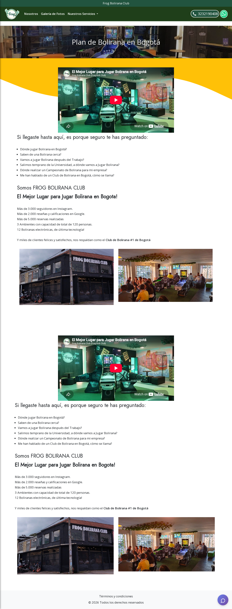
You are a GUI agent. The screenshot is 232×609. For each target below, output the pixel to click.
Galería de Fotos (53, 14)
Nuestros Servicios (82, 14)
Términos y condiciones (116, 596)
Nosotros (31, 14)
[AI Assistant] (223, 599)
